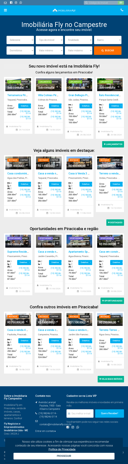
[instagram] (16, 2)
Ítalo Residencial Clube (112, 95)
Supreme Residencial (19, 251)
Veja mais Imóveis (111, 379)
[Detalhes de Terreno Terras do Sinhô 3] (110, 319)
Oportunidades (113, 300)
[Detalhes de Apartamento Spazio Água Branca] (79, 241)
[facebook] (11, 2)
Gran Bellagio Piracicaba (83, 95)
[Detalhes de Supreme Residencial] (18, 241)
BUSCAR (109, 50)
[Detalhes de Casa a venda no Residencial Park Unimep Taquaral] (49, 163)
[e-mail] (6, 3)
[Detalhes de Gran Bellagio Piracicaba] (79, 84)
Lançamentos (114, 144)
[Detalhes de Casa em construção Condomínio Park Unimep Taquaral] (110, 241)
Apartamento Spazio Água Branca (88, 251)
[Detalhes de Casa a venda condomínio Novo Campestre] (49, 319)
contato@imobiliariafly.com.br (56, 424)
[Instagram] (73, 427)
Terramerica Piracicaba (21, 95)
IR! (121, 2)
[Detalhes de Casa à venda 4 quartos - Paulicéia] (18, 319)
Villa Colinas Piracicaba (52, 95)
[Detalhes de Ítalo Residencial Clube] (110, 84)
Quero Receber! (109, 413)
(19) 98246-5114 (25, 112)
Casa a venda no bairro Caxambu (58, 251)
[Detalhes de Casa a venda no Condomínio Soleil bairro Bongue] (79, 319)
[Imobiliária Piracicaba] (64, 10)
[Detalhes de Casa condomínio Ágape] (18, 163)
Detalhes (25, 106)
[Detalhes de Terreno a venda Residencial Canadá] (110, 163)
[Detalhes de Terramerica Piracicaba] (18, 84)
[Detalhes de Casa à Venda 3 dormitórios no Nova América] (79, 163)
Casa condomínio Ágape (22, 173)
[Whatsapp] (21, 2)
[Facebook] (67, 427)
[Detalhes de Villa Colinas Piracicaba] (49, 84)
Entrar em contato (45, 431)
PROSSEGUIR (64, 456)
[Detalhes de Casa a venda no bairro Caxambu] (49, 241)
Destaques (116, 222)
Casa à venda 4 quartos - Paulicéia (27, 330)
